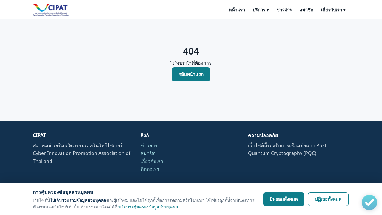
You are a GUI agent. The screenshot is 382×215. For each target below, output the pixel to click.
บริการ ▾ (261, 10)
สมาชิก (306, 10)
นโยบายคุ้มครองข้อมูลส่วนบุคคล (148, 207)
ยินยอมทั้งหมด (284, 199)
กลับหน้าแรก (191, 74)
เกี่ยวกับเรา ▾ (333, 10)
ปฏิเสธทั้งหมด (328, 199)
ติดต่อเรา (150, 169)
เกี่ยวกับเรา (152, 161)
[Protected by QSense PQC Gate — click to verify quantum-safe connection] (369, 202)
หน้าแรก (237, 10)
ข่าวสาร (284, 10)
